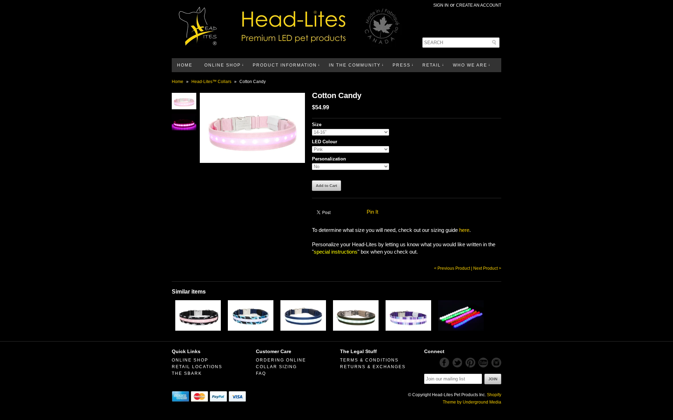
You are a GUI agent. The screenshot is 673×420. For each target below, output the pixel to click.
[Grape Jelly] (408, 329)
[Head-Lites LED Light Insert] (461, 329)
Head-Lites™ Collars (211, 81)
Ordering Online (281, 360)
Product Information (285, 65)
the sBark (187, 373)
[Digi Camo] (356, 329)
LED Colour (324, 141)
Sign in (441, 5)
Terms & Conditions (369, 360)
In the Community (355, 65)
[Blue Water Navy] (250, 329)
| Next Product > (486, 268)
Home (184, 65)
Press (401, 65)
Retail (431, 65)
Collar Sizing (276, 366)
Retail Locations (197, 366)
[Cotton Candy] (184, 107)
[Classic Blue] (303, 329)
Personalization (329, 158)
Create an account (478, 5)
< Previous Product (452, 268)
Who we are (470, 65)
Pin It (372, 212)
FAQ (261, 373)
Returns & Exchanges (373, 366)
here (464, 230)
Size (316, 124)
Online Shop (222, 65)
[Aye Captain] (198, 329)
